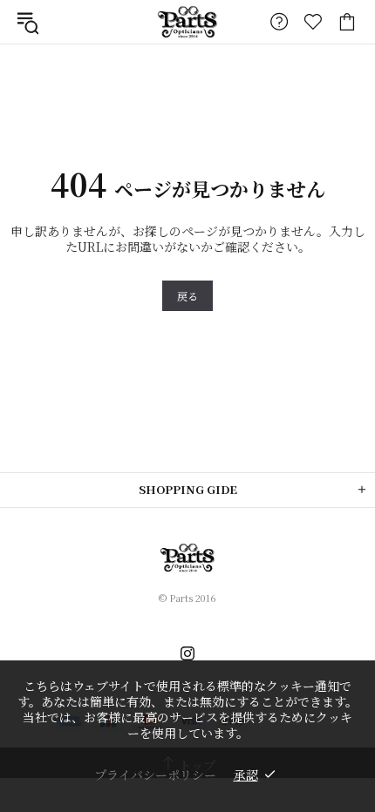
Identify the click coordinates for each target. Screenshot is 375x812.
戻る (187, 295)
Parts (187, 21)
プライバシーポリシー (155, 774)
